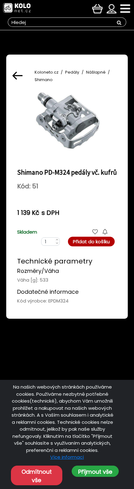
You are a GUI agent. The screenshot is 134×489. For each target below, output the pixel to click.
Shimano (44, 80)
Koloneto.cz (47, 72)
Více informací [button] (67, 457)
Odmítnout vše (37, 476)
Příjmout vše (95, 472)
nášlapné (96, 72)
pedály (72, 72)
